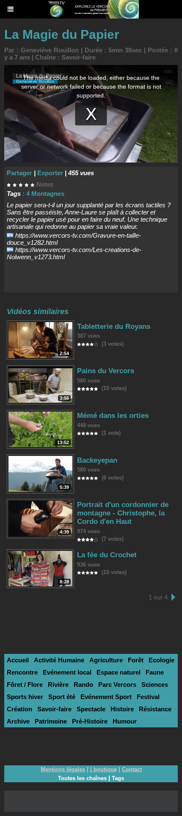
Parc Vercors (117, 684)
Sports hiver (25, 696)
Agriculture (106, 660)
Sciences (154, 684)
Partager (19, 172)
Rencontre (22, 672)
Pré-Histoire (90, 721)
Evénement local (67, 672)
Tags (118, 778)
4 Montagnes (45, 193)
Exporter (50, 172)
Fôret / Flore (25, 684)
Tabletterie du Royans (113, 327)
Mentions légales (63, 769)
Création (19, 709)
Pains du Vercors (105, 371)
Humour (125, 721)
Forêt (135, 660)
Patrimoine (51, 721)
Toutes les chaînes (82, 778)
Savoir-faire (78, 57)
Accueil (18, 660)
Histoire (122, 709)
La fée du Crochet (107, 555)
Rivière (58, 684)
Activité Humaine (59, 660)
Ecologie (161, 660)
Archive (18, 721)
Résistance (155, 709)
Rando (83, 684)
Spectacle (91, 709)
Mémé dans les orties (113, 416)
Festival (148, 696)
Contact (132, 769)
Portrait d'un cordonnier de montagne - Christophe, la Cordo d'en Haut (122, 513)
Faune (155, 672)
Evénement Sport (106, 696)
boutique (105, 769)
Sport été (61, 696)
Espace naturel (119, 672)
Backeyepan (97, 460)
